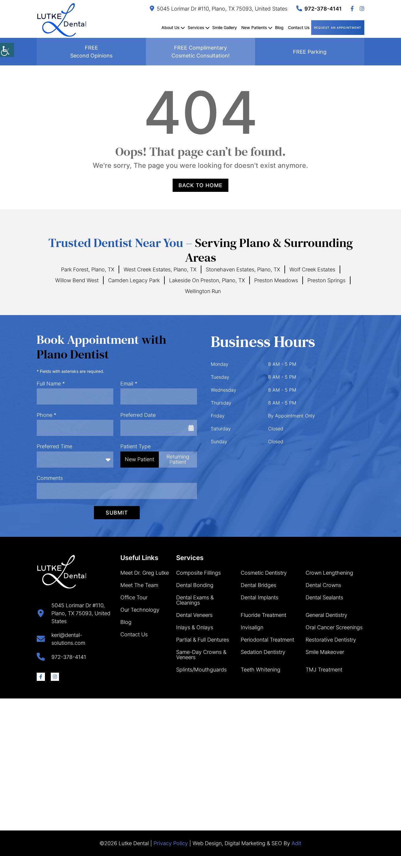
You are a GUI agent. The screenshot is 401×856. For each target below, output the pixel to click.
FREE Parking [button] (309, 52)
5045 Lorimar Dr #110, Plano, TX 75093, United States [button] (222, 9)
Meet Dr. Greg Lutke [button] (144, 573)
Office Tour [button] (133, 597)
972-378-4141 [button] (323, 9)
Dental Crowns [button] (323, 585)
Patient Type (135, 446)
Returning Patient (177, 459)
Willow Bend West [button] (77, 280)
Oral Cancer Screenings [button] (334, 627)
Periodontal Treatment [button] (267, 640)
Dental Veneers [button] (194, 615)
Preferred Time (54, 446)
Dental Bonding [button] (194, 585)
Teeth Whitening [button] (260, 669)
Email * (128, 383)
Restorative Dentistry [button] (331, 640)
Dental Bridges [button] (258, 585)
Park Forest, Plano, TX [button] (87, 269)
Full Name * (51, 383)
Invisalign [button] (252, 627)
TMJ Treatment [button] (324, 669)
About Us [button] (170, 27)
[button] (7, 50)
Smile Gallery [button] (224, 27)
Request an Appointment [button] (337, 27)
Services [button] (196, 27)
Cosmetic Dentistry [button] (264, 573)
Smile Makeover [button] (325, 652)
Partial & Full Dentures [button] (202, 640)
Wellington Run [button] (203, 291)
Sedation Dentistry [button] (263, 652)
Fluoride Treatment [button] (263, 615)
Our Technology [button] (139, 610)
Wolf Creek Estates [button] (312, 269)
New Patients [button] (254, 27)
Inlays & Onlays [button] (194, 627)
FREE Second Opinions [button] (91, 52)
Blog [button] (279, 27)
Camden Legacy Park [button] (134, 280)
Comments (50, 478)
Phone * (46, 415)
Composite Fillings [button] (198, 573)
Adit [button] (296, 843)
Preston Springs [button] (326, 280)
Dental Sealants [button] (324, 597)
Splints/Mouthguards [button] (201, 669)
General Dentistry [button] (326, 615)
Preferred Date (138, 415)
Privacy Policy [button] (171, 843)
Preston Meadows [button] (276, 280)
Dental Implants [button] (259, 597)
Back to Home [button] (200, 185)
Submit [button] (117, 513)
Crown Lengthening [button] (329, 573)
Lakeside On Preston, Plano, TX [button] (207, 280)
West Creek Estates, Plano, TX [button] (160, 269)
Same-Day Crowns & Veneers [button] (201, 654)
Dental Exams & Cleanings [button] (195, 600)
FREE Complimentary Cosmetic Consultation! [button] (200, 52)
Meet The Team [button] (139, 585)
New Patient (139, 459)
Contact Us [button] (299, 27)
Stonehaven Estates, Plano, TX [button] (243, 269)
